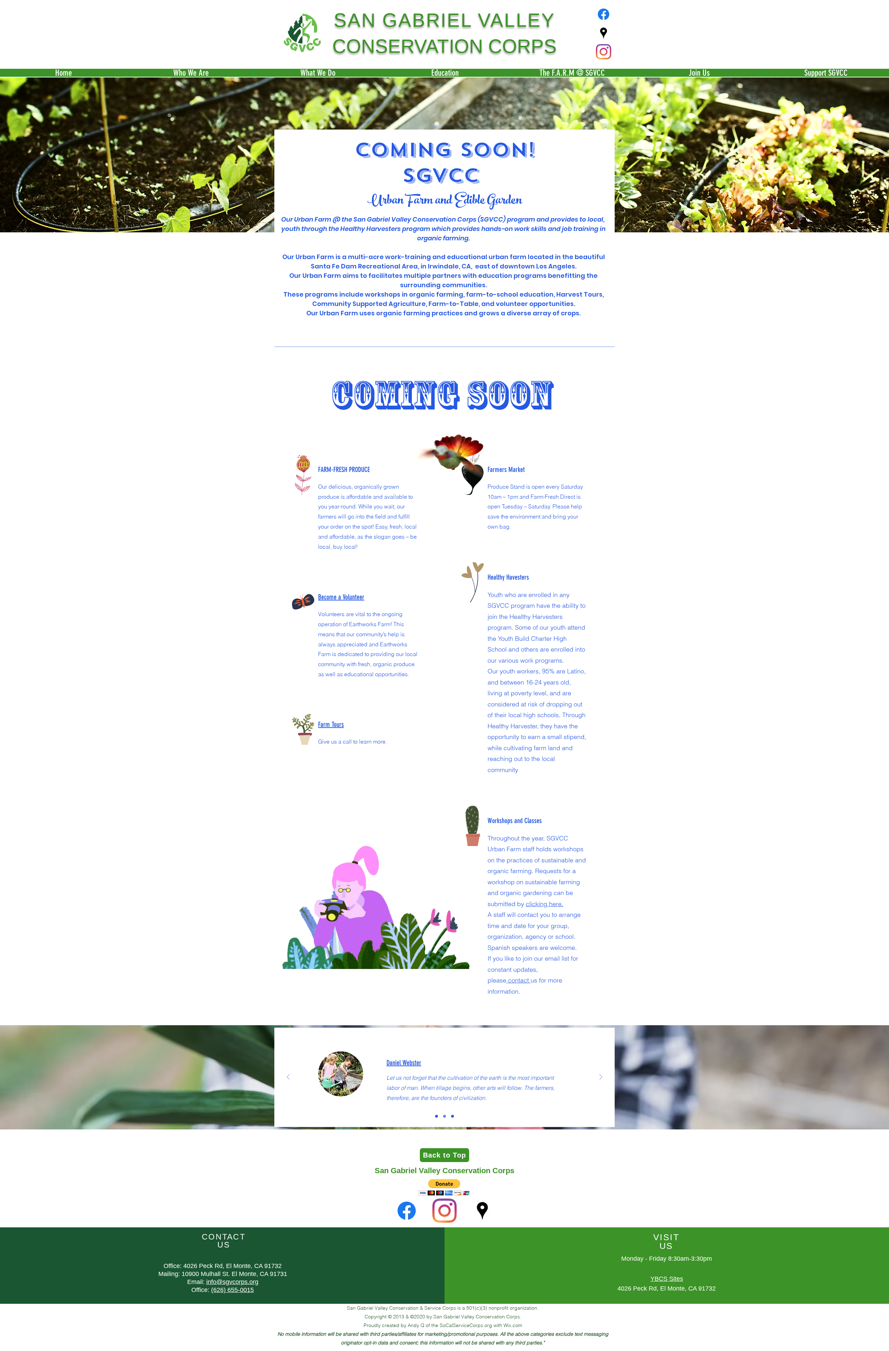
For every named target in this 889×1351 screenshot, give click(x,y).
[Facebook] (603, 14)
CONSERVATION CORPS (444, 46)
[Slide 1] (436, 1116)
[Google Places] (603, 33)
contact (518, 980)
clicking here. (544, 904)
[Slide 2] (444, 1116)
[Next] (600, 1077)
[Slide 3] (452, 1116)
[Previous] (288, 1077)
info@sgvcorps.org (232, 1281)
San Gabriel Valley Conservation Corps (444, 1170)
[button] (444, 1187)
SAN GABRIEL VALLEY (444, 20)
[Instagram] (603, 51)
